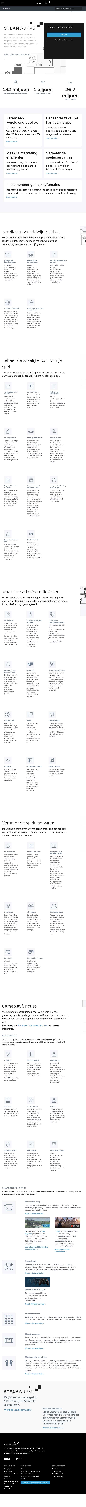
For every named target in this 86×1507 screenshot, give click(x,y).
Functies (7, 1476)
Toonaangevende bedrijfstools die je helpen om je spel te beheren (61, 131)
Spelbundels (30, 670)
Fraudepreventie (10, 438)
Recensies (7, 766)
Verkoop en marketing (11, 1481)
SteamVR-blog (57, 1474)
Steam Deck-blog (57, 1476)
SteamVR (7, 1489)
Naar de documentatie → (35, 1214)
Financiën (7, 1479)
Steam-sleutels (55, 438)
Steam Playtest (32, 392)
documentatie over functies (32, 1025)
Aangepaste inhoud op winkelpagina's (58, 486)
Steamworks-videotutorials (29, 1476)
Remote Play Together (35, 958)
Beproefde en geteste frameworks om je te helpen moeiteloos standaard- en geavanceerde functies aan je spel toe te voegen (42, 191)
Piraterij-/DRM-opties (35, 438)
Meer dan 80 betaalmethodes (10, 261)
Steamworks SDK (9, 1484)
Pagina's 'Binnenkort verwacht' (11, 486)
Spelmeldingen (32, 1106)
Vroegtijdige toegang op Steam (33, 621)
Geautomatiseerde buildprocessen (33, 486)
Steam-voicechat (10, 1150)
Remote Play (8, 958)
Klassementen (55, 1060)
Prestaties (7, 1060)
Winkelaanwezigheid (10, 1474)
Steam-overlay (9, 852)
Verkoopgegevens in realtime (11, 393)
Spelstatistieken (33, 1060)
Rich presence (32, 1150)
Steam (27, 1453)
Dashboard (6, 8)
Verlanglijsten (9, 620)
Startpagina (8, 1469)
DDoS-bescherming (57, 1150)
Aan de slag (8, 1471)
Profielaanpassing (56, 912)
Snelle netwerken (33, 540)
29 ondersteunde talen (12, 308)
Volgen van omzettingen (54, 393)
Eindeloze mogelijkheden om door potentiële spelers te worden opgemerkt (22, 166)
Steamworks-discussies (28, 1474)
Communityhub (9, 720)
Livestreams (8, 912)
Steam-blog (56, 1471)
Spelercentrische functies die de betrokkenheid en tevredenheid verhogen (62, 166)
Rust (58, 1231)
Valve (9, 1451)
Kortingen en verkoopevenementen (56, 621)
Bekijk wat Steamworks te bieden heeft (17, 54)
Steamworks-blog (58, 1469)
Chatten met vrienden (34, 766)
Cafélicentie (8, 1486)
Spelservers (8, 1106)
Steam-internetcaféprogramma (30, 1471)
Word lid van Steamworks (17, 1409)
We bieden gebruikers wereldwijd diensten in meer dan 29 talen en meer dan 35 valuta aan (23, 132)
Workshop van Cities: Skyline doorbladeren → (36, 1248)
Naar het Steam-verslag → (35, 1304)
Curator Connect (54, 720)
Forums (29, 720)
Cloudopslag (31, 912)
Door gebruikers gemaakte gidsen (56, 852)
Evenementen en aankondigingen (10, 671)
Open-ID (53, 1106)
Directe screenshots (34, 852)
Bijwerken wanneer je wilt (11, 541)
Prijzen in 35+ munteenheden (32, 261)
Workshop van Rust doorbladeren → (62, 1250)
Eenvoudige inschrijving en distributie (35, 309)
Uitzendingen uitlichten (57, 670)
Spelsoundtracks (54, 766)
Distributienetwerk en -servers (58, 261)
